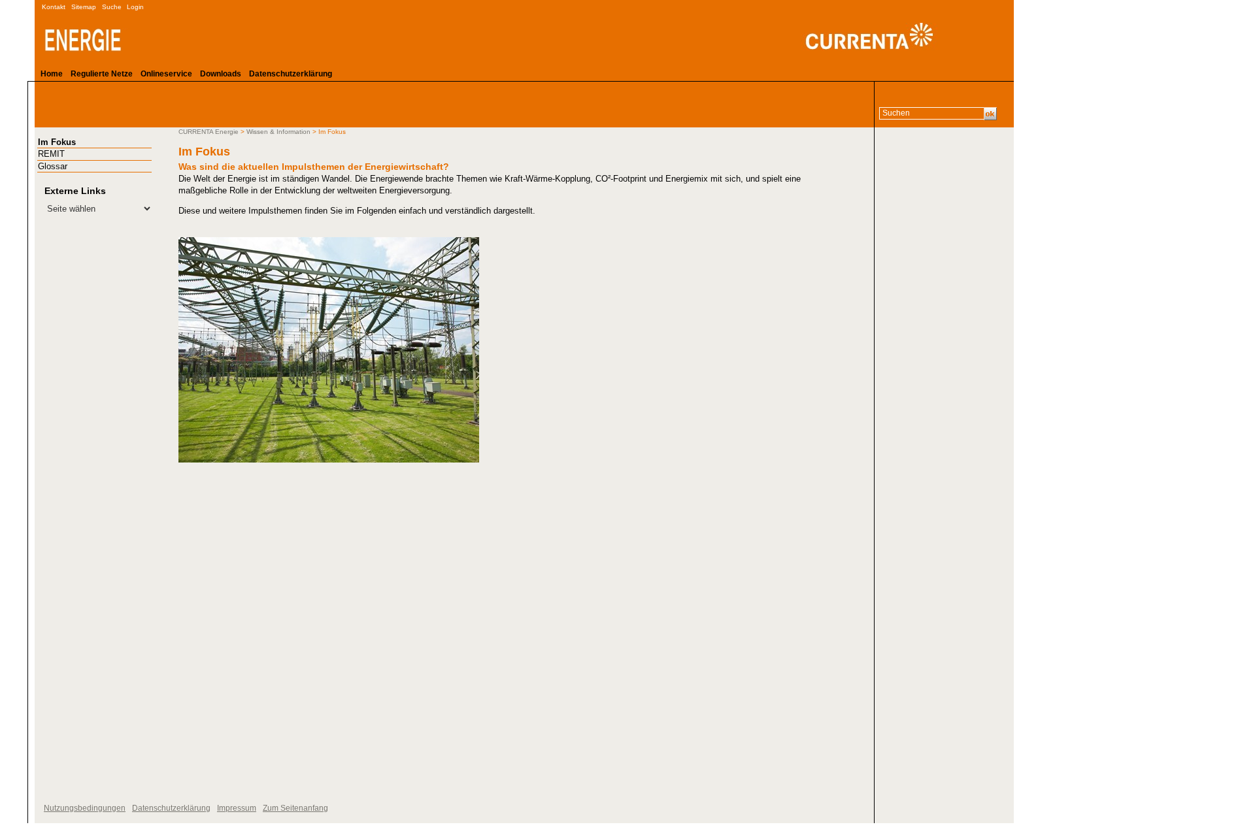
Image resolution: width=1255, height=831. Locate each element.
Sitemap (83, 6)
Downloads (220, 73)
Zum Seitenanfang (295, 808)
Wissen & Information (278, 131)
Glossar (52, 166)
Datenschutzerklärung (290, 73)
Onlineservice (166, 73)
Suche (112, 6)
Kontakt (53, 6)
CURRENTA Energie (208, 131)
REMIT (51, 154)
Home (52, 73)
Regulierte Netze (102, 73)
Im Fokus (57, 142)
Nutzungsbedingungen (85, 808)
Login (135, 6)
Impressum (236, 808)
